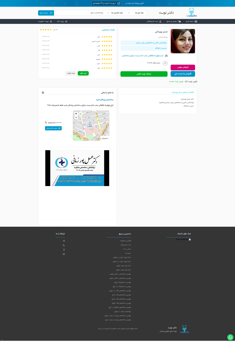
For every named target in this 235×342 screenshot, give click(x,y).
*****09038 (55, 123)
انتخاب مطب (182, 67)
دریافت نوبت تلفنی (144, 74)
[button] (89, 124)
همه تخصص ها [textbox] (117, 13)
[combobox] (136, 13)
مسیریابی (105, 138)
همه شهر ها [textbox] (139, 13)
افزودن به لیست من (182, 73)
